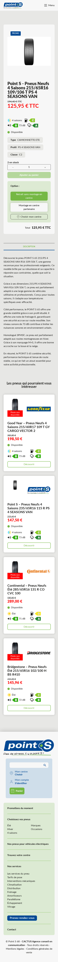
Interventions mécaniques (21, 881)
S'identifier (21, 783)
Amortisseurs (14, 896)
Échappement (14, 903)
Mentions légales (15, 949)
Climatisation (14, 885)
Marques (36, 825)
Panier (19, 791)
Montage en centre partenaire (29, 207)
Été (9, 825)
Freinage (11, 892)
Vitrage (11, 907)
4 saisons (12, 833)
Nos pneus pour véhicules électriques (28, 844)
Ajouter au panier (29, 175)
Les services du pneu (18, 874)
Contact (11, 929)
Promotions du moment (20, 808)
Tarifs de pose (14, 877)
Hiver (10, 829)
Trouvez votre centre (18, 855)
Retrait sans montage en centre (29, 196)
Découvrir (29, 464)
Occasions (36, 829)
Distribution (13, 888)
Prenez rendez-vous (22, 918)
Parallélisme (13, 899)
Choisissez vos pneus (18, 819)
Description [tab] (29, 247)
